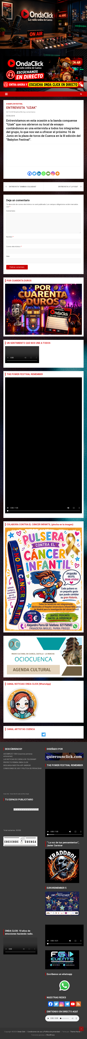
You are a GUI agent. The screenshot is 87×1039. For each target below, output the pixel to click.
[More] (57, 173)
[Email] (48, 173)
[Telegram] (44, 735)
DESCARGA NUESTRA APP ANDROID (17, 765)
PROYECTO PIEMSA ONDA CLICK (15, 762)
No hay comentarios (28, 112)
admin (18, 112)
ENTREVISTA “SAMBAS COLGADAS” (22, 187)
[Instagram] (53, 173)
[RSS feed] (78, 1004)
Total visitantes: (9, 830)
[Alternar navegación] (6, 94)
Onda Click (6, 793)
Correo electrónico (14, 247)
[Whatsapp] (43, 173)
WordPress (50, 1035)
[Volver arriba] (81, 1029)
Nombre (9, 237)
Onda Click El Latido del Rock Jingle (19, 793)
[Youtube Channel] (72, 1004)
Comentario (10, 211)
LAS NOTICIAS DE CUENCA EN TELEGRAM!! (19, 759)
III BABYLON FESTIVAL (14, 104)
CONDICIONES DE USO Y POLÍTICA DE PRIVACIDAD (22, 768)
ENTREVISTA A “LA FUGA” (68, 187)
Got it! (76, 4)
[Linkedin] (39, 173)
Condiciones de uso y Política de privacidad (44, 1032)
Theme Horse (75, 1032)
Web (8, 256)
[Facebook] (30, 173)
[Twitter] (34, 173)
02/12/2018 (10, 112)
